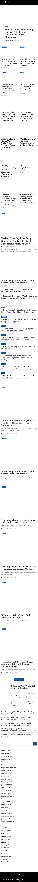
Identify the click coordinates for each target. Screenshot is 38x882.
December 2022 (7, 799)
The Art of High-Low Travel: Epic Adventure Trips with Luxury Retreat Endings (8, 116)
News (3, 853)
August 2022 (6, 802)
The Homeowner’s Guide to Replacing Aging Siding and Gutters (28, 142)
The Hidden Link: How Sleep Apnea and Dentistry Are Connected (27, 62)
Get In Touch (19, 874)
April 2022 (5, 810)
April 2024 (5, 790)
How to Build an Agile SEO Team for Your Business (28, 168)
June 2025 (5, 770)
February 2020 (6, 822)
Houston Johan (9, 40)
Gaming (4, 845)
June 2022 (5, 804)
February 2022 (6, 816)
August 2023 (6, 793)
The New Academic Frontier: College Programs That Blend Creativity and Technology (8, 200)
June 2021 (4, 819)
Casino (3, 833)
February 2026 (6, 762)
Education (5, 836)
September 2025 (7, 767)
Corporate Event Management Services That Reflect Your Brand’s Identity (27, 199)
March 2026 (5, 759)
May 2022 (5, 807)
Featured (4, 47)
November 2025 (7, 765)
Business (4, 831)
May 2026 (5, 753)
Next (9, 302)
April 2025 (5, 776)
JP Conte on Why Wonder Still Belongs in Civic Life (27, 88)
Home (6, 26)
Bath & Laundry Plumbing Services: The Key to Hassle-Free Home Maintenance (18, 423)
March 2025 (5, 779)
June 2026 (5, 750)
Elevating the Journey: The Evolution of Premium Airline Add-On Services (8, 89)
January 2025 (6, 785)
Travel (4, 72)
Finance (4, 842)
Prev (4, 302)
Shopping (4, 856)
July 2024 (4, 787)
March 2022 (5, 813)
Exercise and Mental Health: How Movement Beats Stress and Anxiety (27, 116)
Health (22, 47)
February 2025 (6, 782)
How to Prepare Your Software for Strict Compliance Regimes (9, 62)
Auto (3, 828)
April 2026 (5, 756)
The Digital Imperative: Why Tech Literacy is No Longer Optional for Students (8, 171)
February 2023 (6, 796)
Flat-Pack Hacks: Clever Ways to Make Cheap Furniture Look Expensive (8, 143)
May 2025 (4, 773)
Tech (3, 859)
